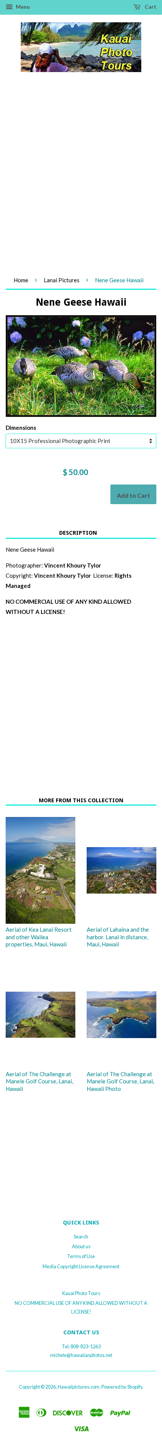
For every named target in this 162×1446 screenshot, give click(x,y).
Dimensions (21, 427)
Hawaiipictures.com (78, 1387)
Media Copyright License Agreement (81, 1266)
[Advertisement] (81, 183)
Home (21, 280)
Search (81, 1237)
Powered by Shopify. (122, 1387)
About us (81, 1246)
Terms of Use (81, 1256)
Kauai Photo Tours (81, 1293)
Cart (150, 6)
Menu (22, 6)
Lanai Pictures (61, 280)
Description (78, 532)
